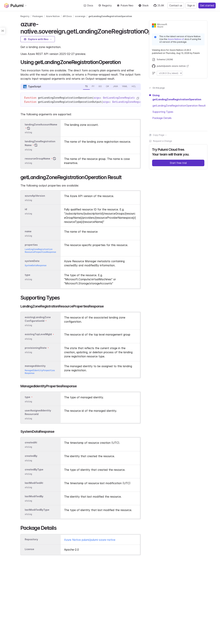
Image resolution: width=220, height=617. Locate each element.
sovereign (80, 16)
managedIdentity (35, 365)
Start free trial (178, 162)
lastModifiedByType (37, 509)
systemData (32, 260)
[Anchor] (123, 61)
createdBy (31, 456)
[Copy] (138, 98)
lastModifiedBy (34, 496)
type (27, 274)
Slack (145, 5)
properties (31, 244)
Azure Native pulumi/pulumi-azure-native (89, 539)
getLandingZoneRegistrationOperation (110, 16)
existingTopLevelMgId (38, 334)
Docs (90, 5)
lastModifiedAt (34, 482)
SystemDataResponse (35, 265)
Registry (107, 5)
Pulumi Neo (127, 5)
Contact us (175, 5)
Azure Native (53, 16)
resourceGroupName (37, 158)
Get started (207, 5)
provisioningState (36, 347)
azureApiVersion (35, 195)
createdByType (34, 469)
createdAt (31, 442)
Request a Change (162, 141)
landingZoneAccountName (41, 124)
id (26, 209)
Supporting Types (162, 111)
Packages (37, 16)
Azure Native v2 (176, 39)
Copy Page (158, 135)
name (28, 231)
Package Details (162, 117)
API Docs (67, 16)
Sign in (191, 5)
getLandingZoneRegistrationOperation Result (179, 105)
